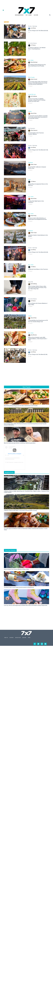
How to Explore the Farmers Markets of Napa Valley (16, 907)
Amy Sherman (34, 334)
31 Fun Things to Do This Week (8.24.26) (38, 30)
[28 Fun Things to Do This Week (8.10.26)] (15, 253)
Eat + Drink (29, 15)
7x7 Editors (33, 181)
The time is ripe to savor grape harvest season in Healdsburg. (19, 925)
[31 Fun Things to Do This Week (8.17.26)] (15, 151)
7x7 (6, 800)
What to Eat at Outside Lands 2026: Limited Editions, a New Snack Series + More (37, 338)
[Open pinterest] (45, 982)
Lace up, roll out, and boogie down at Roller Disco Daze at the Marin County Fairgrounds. (25, 943)
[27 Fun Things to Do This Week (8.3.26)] (15, 355)
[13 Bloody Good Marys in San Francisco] (15, 270)
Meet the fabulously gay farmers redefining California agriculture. (20, 781)
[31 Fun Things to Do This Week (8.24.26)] (15, 31)
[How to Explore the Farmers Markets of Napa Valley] (15, 304)
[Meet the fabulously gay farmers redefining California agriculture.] (26, 772)
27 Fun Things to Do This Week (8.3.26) (37, 354)
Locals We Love (32, 94)
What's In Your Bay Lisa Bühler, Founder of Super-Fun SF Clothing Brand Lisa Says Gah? (36, 100)
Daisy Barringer (34, 62)
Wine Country (31, 77)
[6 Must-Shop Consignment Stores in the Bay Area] (15, 185)
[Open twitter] (38, 982)
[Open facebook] (34, 982)
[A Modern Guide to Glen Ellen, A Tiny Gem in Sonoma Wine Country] (26, 840)
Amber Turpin (34, 164)
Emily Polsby (33, 215)
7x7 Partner (33, 45)
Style (29, 179)
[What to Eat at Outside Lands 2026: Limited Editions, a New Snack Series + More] (15, 338)
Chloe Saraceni (34, 130)
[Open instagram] (42, 982)
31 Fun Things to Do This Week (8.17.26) (38, 149)
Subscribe (24, 975)
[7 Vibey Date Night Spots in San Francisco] (15, 202)
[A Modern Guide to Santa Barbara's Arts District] (15, 236)
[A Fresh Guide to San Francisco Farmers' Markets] (15, 134)
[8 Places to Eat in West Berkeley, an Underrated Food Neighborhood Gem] (15, 219)
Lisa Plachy (33, 28)
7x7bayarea (10, 800)
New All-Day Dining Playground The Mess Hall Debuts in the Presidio (21, 744)
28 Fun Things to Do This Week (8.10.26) (38, 252)
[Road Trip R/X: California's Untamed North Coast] (15, 168)
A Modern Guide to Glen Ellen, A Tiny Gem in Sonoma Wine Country (20, 848)
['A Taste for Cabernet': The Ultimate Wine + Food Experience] (15, 49)
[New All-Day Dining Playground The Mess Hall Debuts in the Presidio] (15, 66)
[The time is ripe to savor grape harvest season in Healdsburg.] (26, 916)
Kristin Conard (34, 79)
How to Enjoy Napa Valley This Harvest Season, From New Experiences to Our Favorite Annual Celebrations (37, 83)
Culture (36, 15)
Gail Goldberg (34, 96)
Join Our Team (18, 975)
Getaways (30, 162)
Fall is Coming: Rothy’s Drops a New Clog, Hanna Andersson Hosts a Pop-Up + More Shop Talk (37, 287)
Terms (29, 975)
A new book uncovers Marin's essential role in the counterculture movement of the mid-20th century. (37, 117)
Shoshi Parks (34, 113)
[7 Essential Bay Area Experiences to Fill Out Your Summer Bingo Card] (15, 321)
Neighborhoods (19, 15)
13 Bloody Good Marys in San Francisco (38, 269)
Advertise (11, 975)
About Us (6, 975)
